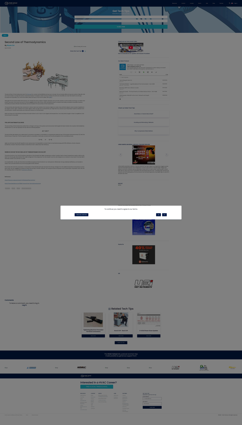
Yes (158, 214)
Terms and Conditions (81, 214)
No (164, 214)
